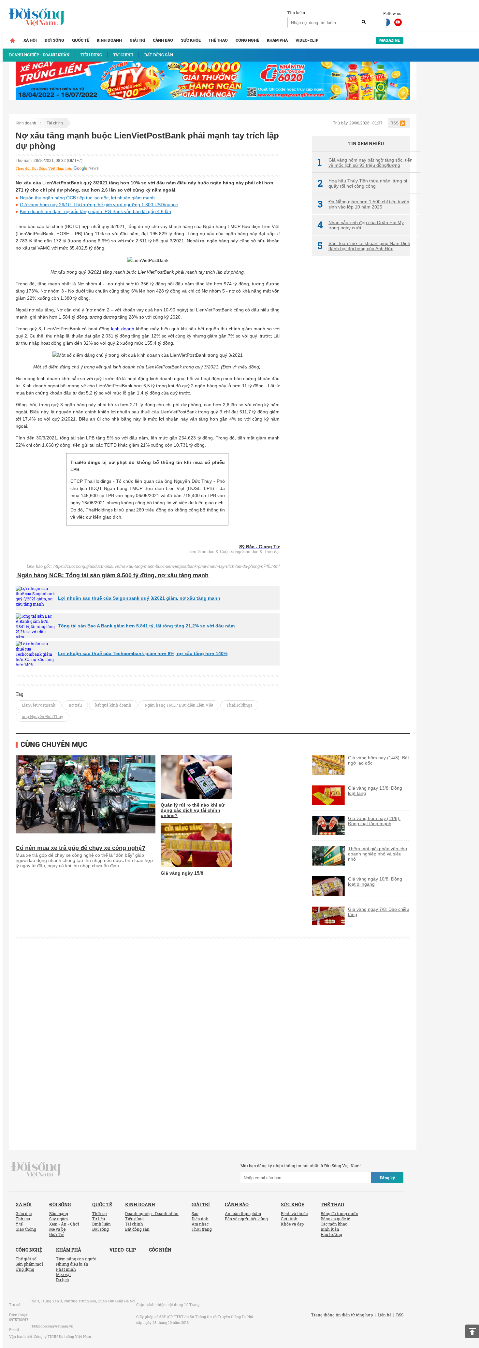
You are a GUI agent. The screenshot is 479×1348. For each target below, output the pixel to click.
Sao (195, 1213)
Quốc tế (80, 40)
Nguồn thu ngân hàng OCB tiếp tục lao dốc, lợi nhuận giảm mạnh (87, 197)
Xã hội (30, 40)
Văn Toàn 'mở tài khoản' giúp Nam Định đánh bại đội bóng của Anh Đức (363, 246)
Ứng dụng (25, 1269)
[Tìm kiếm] (363, 22)
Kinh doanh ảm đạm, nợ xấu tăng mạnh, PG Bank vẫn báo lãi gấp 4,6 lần (95, 211)
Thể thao (218, 40)
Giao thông (26, 1229)
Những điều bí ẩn (72, 1264)
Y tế (19, 1223)
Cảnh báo (163, 40)
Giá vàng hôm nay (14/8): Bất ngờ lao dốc (378, 760)
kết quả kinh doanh (113, 705)
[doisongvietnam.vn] (36, 1169)
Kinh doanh (109, 40)
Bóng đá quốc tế (335, 1218)
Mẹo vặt (63, 1274)
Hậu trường (331, 1234)
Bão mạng (58, 1213)
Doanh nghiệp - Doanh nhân (152, 1213)
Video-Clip (307, 40)
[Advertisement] (361, 369)
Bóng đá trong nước (339, 1213)
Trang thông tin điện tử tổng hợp (342, 1314)
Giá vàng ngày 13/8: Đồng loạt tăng (375, 790)
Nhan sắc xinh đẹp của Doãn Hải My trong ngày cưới (360, 225)
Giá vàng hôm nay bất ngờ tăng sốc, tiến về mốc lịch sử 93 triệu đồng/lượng (365, 162)
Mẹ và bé (57, 1229)
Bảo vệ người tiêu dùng (246, 1218)
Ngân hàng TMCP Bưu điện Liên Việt (179, 705)
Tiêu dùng (134, 1218)
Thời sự (23, 1218)
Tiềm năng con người (76, 1258)
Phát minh (66, 1269)
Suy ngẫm (58, 1218)
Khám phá (277, 40)
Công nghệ (247, 40)
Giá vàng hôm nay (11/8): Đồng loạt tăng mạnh (374, 821)
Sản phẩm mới (29, 1264)
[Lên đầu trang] (472, 1331)
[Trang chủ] (12, 40)
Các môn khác (334, 1223)
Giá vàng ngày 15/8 (182, 873)
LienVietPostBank (38, 705)
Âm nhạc (200, 1223)
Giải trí (137, 40)
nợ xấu (75, 705)
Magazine (389, 40)
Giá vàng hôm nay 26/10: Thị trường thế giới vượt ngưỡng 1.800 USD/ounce (99, 204)
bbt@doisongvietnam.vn (52, 1326)
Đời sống (54, 40)
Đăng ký (387, 1177)
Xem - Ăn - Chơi (64, 1223)
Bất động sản (137, 1229)
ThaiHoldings (239, 705)
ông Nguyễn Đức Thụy (42, 716)
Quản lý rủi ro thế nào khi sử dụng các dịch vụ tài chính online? (193, 810)
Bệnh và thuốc (294, 1213)
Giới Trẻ (56, 1234)
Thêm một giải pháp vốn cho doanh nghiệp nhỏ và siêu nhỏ (377, 854)
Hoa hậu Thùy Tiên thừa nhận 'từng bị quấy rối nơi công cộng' (362, 183)
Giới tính (289, 1218)
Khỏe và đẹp (292, 1223)
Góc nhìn (160, 1250)
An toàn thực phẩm (243, 1213)
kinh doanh (122, 328)
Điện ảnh (200, 1218)
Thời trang (202, 1229)
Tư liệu (98, 1218)
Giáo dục (24, 1213)
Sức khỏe (191, 40)
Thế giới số (26, 1258)
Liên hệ (384, 1314)
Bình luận (101, 1223)
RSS (394, 123)
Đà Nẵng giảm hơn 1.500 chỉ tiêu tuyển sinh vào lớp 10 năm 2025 (363, 204)
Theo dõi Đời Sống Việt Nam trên (44, 168)
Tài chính (55, 123)
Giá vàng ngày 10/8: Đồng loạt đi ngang (375, 881)
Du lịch (62, 1279)
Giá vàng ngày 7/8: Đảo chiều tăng (378, 912)
